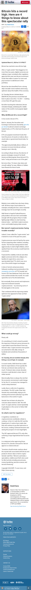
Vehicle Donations (7, 556)
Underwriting (6, 558)
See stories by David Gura (18, 506)
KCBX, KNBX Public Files (9, 542)
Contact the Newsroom (9, 569)
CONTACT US (6, 563)
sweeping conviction (8, 271)
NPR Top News (7, 474)
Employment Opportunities (10, 567)
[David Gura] (5, 488)
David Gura (10, 24)
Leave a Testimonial (8, 571)
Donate (26, 2)
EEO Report (6, 540)
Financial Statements (8, 544)
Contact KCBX (6, 566)
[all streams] (29, 588)
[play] (2, 588)
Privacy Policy (6, 546)
